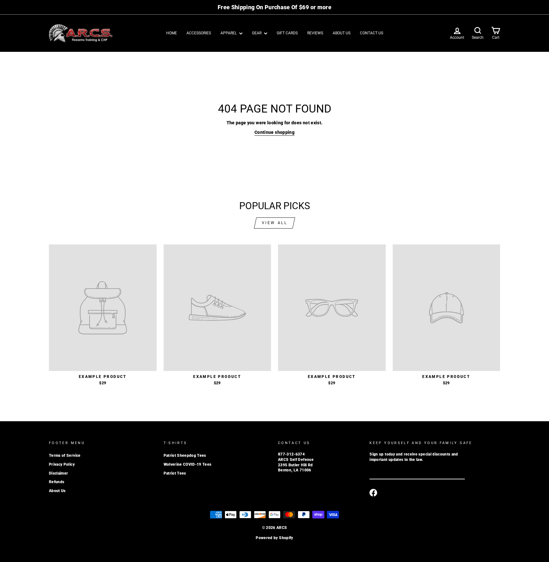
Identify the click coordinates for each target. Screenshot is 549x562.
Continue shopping (274, 132)
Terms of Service (65, 455)
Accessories (198, 33)
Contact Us (371, 33)
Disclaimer (58, 473)
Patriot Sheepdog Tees (185, 455)
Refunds (56, 482)
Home (171, 33)
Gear (257, 33)
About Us (341, 33)
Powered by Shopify (274, 538)
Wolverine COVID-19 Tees (188, 464)
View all (275, 223)
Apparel (229, 33)
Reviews (315, 33)
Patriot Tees (175, 473)
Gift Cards (287, 33)
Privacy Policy (62, 464)
